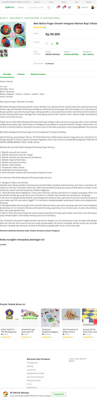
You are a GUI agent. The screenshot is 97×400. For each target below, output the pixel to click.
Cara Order (31, 370)
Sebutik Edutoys (85, 7)
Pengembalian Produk (35, 373)
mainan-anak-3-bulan (31, 18)
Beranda (3, 18)
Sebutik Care (32, 387)
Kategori (21, 7)
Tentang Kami (32, 363)
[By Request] (49, 63)
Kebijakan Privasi (34, 380)
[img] (57, 7)
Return (64, 2)
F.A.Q (29, 384)
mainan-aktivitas (15, 18)
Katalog (30, 366)
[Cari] (49, 7)
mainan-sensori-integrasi (51, 18)
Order (51, 2)
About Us (37, 2)
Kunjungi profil (58, 394)
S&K (76, 2)
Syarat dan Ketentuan (35, 377)
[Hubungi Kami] (69, 7)
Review (89, 2)
